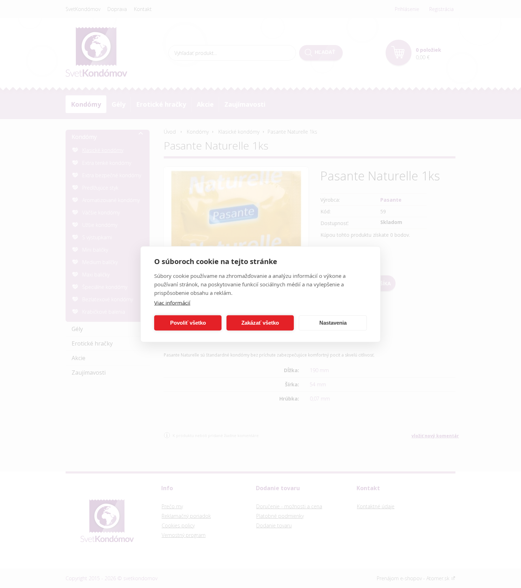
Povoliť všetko (188, 323)
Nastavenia (333, 323)
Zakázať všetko (260, 323)
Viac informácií (172, 302)
